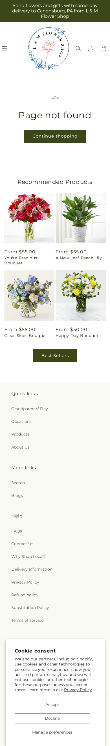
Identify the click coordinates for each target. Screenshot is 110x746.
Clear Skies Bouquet (25, 335)
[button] (78, 48)
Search (18, 482)
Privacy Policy (78, 689)
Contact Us (22, 543)
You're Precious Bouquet (20, 260)
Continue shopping (55, 136)
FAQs (16, 531)
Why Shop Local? (28, 556)
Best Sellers (55, 355)
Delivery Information (31, 569)
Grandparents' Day (29, 408)
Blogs (17, 495)
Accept (52, 704)
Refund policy (24, 594)
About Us (20, 447)
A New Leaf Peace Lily (79, 257)
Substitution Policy (30, 607)
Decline (52, 718)
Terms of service (27, 620)
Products (20, 434)
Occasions (21, 421)
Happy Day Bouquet (77, 335)
